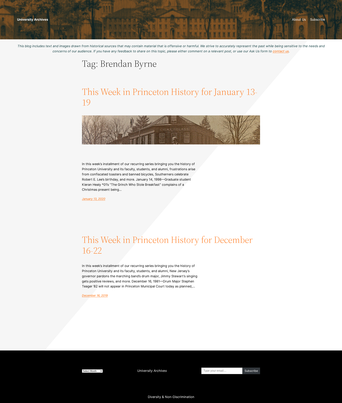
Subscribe (317, 19)
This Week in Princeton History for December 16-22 (167, 245)
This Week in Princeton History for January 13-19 (169, 97)
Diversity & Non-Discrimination (171, 397)
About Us (299, 19)
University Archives (32, 19)
